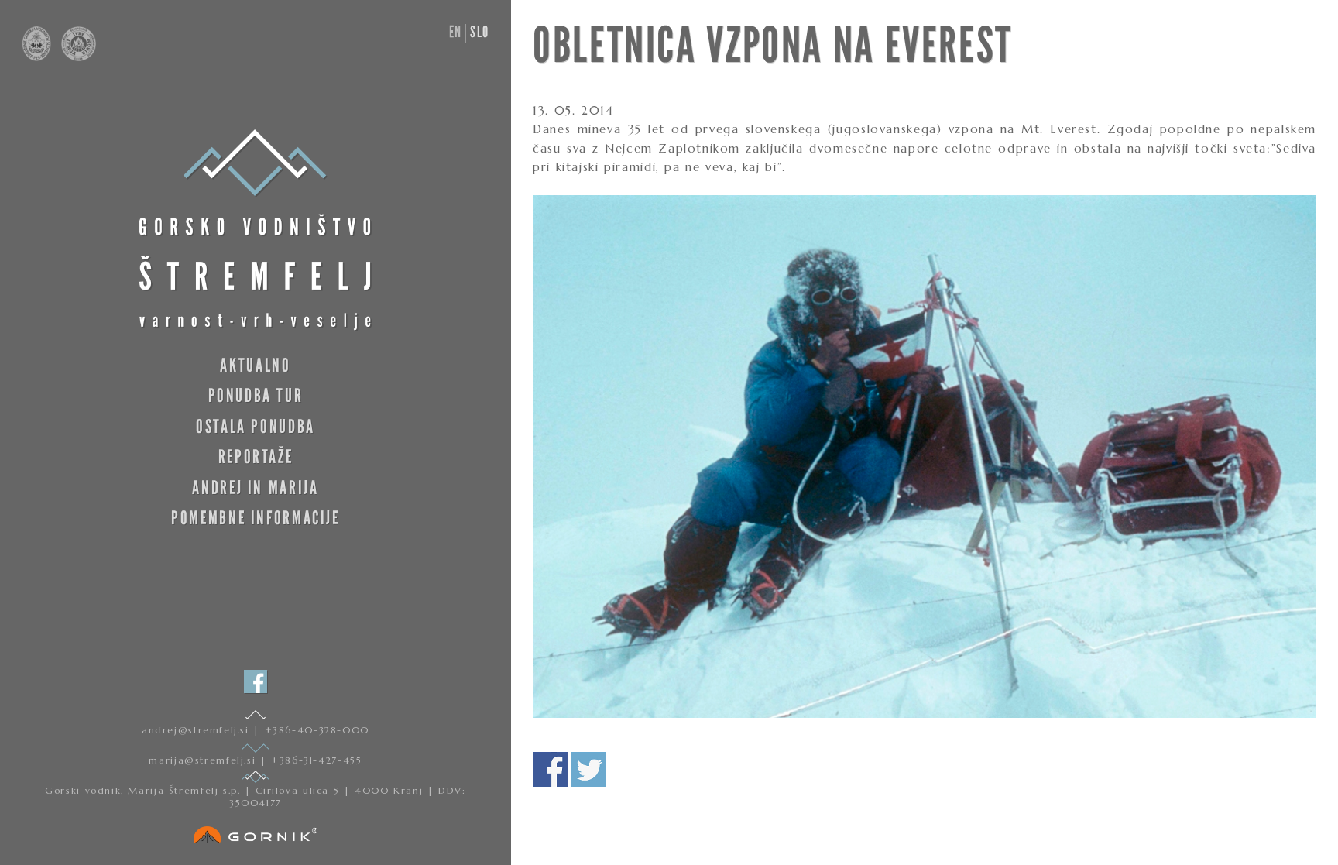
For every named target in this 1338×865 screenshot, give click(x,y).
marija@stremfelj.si (204, 760)
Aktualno (255, 365)
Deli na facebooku (550, 769)
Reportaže (255, 456)
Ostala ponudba (255, 426)
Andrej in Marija (255, 487)
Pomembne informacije (255, 517)
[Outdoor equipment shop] (255, 831)
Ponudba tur (256, 395)
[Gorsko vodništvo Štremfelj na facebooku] (255, 681)
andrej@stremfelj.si (197, 730)
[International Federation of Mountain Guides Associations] (75, 57)
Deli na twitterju (588, 769)
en (455, 31)
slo (479, 31)
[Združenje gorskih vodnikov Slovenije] (38, 57)
